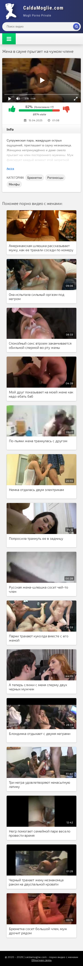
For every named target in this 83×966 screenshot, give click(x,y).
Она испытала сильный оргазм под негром (36, 296)
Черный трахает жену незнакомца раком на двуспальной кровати (36, 882)
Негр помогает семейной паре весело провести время (39, 833)
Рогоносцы (55, 177)
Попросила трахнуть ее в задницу (36, 538)
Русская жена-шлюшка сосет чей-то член (38, 589)
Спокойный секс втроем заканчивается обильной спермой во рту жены (40, 345)
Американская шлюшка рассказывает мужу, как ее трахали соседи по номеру (41, 247)
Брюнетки (34, 177)
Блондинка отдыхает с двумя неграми (39, 733)
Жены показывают (35, 11)
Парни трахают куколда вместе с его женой (38, 638)
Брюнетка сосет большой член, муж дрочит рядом (38, 931)
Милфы (14, 184)
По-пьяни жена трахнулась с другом (38, 441)
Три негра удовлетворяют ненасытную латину (39, 784)
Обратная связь (41, 960)
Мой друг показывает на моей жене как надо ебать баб (41, 394)
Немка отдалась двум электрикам (36, 489)
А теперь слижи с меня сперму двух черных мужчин (38, 687)
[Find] (76, 26)
